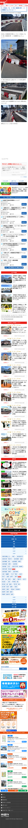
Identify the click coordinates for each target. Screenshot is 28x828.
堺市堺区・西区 (15, 581)
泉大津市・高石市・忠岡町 (7, 586)
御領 (14, 316)
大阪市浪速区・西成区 (6, 571)
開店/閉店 (20, 5)
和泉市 (16, 586)
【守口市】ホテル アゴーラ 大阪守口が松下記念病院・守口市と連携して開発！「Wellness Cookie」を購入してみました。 (19, 384)
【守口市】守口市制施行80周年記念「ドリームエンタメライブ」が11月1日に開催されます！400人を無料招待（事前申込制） (19, 450)
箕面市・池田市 (10, 576)
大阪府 (20, 12)
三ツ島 (6, 316)
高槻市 (14, 579)
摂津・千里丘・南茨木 (6, 579)
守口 (9, 316)
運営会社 (4, 797)
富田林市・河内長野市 (15, 589)
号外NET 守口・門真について (7, 810)
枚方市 (24, 579)
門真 (21, 316)
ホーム (3, 794)
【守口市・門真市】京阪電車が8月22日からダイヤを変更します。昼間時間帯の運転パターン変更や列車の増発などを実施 (19, 410)
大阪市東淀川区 (20, 556)
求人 (16, 5)
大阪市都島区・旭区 (6, 561)
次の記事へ (22, 181)
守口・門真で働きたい (8, 197)
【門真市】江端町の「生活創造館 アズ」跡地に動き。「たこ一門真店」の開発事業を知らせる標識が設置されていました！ (19, 370)
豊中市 (18, 576)
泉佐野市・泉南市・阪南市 (7, 591)
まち (3, 318)
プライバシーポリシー (6, 807)
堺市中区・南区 (17, 584)
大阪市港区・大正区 (6, 566)
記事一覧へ (14, 181)
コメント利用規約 (23, 176)
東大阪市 (4, 581)
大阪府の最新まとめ (6, 556)
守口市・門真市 (14, 574)
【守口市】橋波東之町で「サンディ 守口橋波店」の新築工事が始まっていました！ (19, 435)
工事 (12, 316)
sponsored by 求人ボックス (20, 197)
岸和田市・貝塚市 (5, 589)
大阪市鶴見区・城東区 (16, 561)
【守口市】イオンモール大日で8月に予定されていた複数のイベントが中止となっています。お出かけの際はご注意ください (19, 357)
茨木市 (3, 576)
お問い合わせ (4, 805)
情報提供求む (4, 799)
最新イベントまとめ (9, 5)
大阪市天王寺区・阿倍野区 (17, 566)
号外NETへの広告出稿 (6, 802)
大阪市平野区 (15, 571)
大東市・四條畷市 (5, 574)
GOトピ (2, 5)
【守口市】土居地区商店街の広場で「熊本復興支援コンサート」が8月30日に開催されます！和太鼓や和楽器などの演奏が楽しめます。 (19, 465)
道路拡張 (18, 316)
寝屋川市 (19, 579)
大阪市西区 (15, 564)
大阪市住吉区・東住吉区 (8, 569)
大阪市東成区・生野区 (6, 564)
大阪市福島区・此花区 (18, 558)
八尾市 (9, 581)
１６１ (2, 316)
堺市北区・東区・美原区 (7, 584)
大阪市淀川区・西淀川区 (7, 558)
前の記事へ (6, 181)
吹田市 (20, 574)
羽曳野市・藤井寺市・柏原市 (7, 594)
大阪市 (13, 556)
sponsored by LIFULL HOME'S (19, 732)
